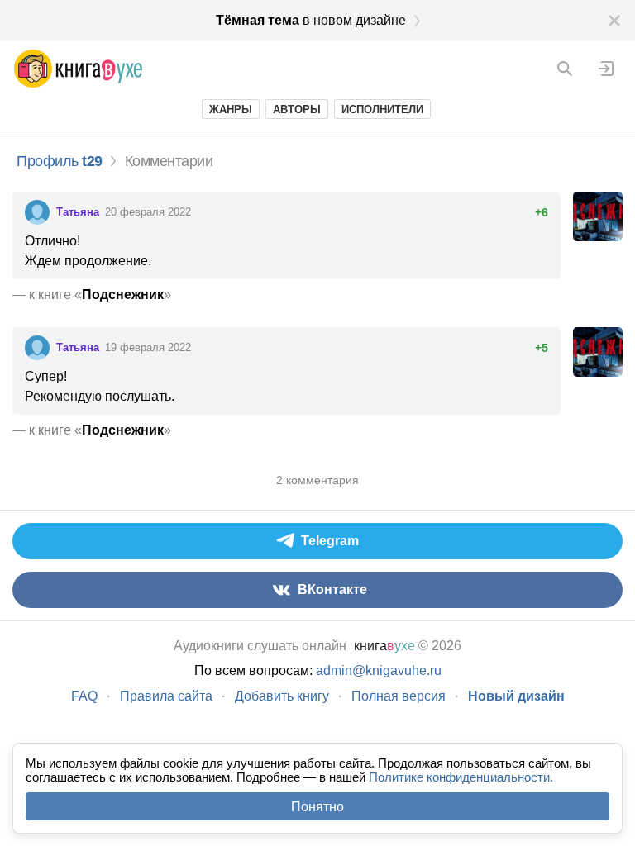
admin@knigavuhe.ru (379, 670)
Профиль (60, 161)
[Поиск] (564, 68)
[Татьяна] (37, 212)
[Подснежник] (598, 216)
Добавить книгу (282, 696)
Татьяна (79, 212)
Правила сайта (166, 696)
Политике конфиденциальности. (461, 777)
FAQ (84, 696)
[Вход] (606, 68)
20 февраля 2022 (148, 212)
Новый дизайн (516, 696)
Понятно (317, 807)
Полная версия (398, 696)
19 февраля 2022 (148, 347)
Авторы (297, 109)
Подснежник (123, 295)
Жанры (230, 109)
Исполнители (382, 109)
